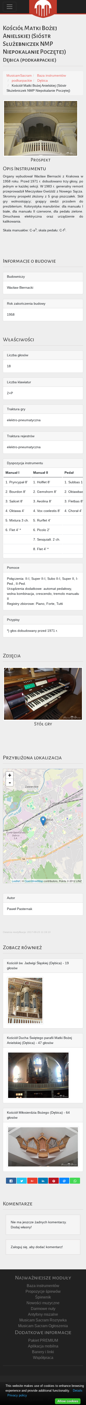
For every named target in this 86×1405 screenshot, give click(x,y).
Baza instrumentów (43, 1286)
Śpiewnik (43, 1297)
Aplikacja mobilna (43, 1346)
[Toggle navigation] (9, 6)
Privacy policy (17, 1395)
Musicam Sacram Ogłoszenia (43, 1326)
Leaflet (16, 881)
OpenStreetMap (34, 881)
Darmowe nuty (43, 1309)
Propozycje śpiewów (43, 1291)
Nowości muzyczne (43, 1303)
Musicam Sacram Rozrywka (43, 1320)
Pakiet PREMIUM (43, 1340)
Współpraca (43, 1358)
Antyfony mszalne (43, 1314)
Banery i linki (43, 1352)
